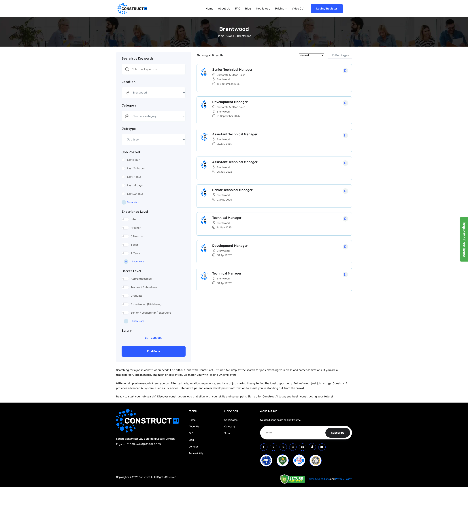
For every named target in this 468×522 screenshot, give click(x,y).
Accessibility (196, 453)
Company (229, 426)
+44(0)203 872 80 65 (148, 444)
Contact (193, 446)
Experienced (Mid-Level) (146, 304)
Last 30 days (135, 193)
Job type (129, 128)
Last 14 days (135, 185)
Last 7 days (134, 176)
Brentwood (223, 79)
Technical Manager (226, 218)
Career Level (131, 271)
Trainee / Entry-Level (144, 287)
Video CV (297, 8)
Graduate (136, 295)
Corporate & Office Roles (231, 75)
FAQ (237, 8)
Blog (248, 8)
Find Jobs (153, 351)
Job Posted (131, 152)
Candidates (230, 420)
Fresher (136, 227)
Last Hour (133, 159)
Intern (134, 219)
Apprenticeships (141, 278)
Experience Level (135, 211)
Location (128, 81)
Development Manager (230, 102)
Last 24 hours (136, 168)
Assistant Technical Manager (235, 134)
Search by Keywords (138, 58)
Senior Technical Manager (232, 70)
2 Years (135, 253)
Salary (127, 330)
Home (209, 8)
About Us (224, 8)
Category (129, 105)
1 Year (134, 244)
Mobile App (263, 8)
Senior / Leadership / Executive (151, 312)
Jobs (230, 36)
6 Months (137, 236)
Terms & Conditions (318, 479)
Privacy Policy (343, 479)
